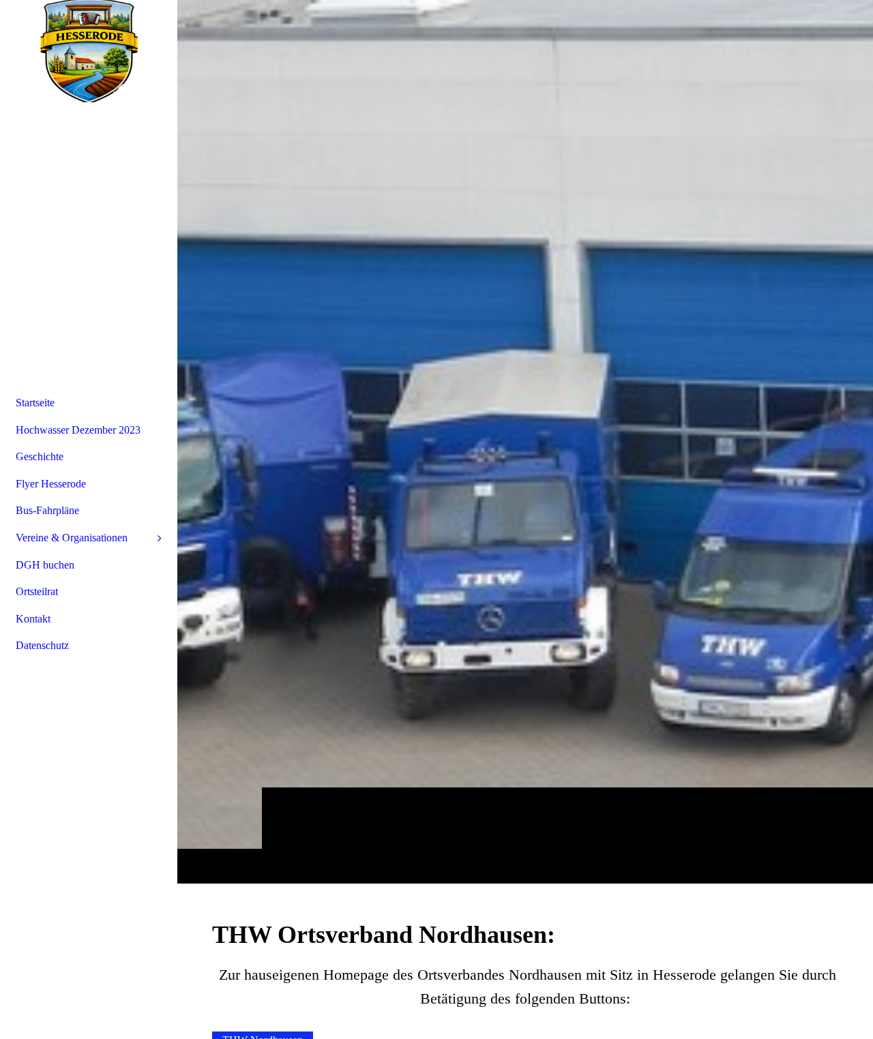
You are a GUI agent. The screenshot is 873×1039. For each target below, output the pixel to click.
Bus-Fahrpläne (47, 510)
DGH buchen (45, 565)
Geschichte (39, 456)
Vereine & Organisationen (72, 537)
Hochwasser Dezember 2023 (78, 430)
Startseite (35, 402)
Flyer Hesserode (51, 484)
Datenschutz (42, 645)
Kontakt (33, 618)
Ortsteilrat (37, 591)
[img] (525, 441)
